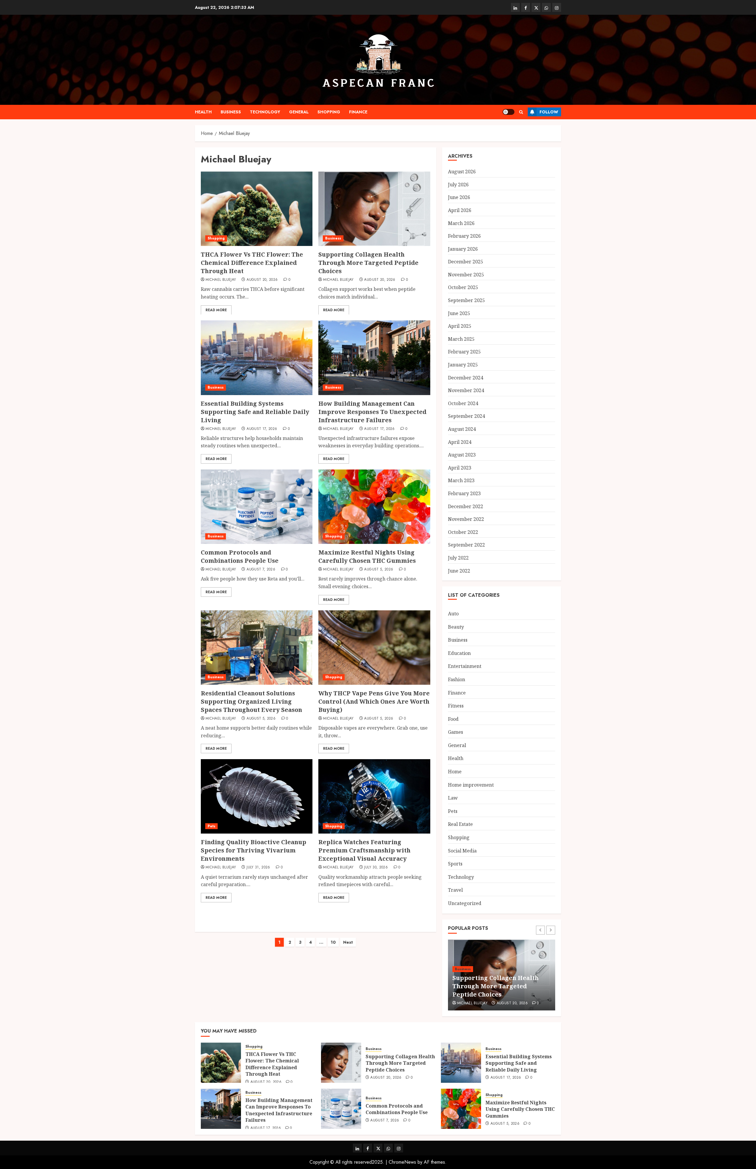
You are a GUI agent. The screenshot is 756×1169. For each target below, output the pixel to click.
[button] (521, 112)
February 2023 (464, 493)
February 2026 (464, 236)
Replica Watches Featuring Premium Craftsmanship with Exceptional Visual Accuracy (364, 850)
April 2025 (459, 326)
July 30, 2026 (376, 867)
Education (459, 653)
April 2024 (459, 442)
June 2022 (459, 571)
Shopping (328, 112)
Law (453, 798)
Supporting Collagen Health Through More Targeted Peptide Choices (368, 262)
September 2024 (466, 416)
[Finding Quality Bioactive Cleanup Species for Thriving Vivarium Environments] (256, 796)
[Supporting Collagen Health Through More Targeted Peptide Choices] (374, 209)
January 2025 (463, 364)
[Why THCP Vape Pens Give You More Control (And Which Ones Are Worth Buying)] (374, 647)
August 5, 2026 (378, 569)
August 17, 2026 (262, 429)
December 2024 (465, 377)
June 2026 (459, 197)
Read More (216, 310)
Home (455, 771)
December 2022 (465, 506)
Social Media (462, 850)
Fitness (456, 705)
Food (453, 719)
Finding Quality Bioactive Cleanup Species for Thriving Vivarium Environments (253, 850)
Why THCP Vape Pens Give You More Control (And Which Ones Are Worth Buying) (374, 701)
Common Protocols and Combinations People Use (239, 556)
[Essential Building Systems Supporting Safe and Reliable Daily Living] (256, 357)
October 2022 (463, 532)
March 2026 (461, 223)
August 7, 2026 (261, 569)
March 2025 (461, 339)
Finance (358, 112)
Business (231, 112)
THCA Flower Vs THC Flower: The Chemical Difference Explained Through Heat (252, 262)
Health (203, 112)
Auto (453, 613)
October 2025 (463, 287)
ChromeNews (402, 1162)
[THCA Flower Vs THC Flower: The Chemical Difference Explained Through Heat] (256, 209)
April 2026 (459, 210)
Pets (211, 826)
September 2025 (466, 300)
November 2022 (466, 519)
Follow (549, 112)
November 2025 (466, 274)
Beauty (456, 627)
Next (348, 942)
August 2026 (462, 171)
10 (333, 942)
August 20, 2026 (262, 280)
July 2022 (458, 558)
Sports (455, 863)
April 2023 (459, 467)
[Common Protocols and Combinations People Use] (256, 506)
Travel (455, 890)
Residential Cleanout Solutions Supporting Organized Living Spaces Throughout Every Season (251, 701)
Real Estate (460, 824)
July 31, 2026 (258, 867)
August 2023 (462, 454)
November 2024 (466, 390)
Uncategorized (464, 903)
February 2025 (464, 351)
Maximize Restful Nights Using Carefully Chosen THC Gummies (367, 556)
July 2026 (458, 184)
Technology (265, 112)
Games (455, 732)
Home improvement (471, 785)
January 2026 (463, 249)
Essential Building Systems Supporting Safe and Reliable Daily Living (255, 412)
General (299, 112)
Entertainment (464, 666)
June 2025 (459, 313)
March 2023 (461, 480)
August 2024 (462, 429)
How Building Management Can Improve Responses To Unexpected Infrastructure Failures (372, 412)
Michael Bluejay (221, 280)
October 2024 (463, 403)
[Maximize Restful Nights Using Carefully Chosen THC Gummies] (374, 506)
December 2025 (465, 261)
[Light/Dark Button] (508, 112)
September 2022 (466, 545)
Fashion (456, 679)
